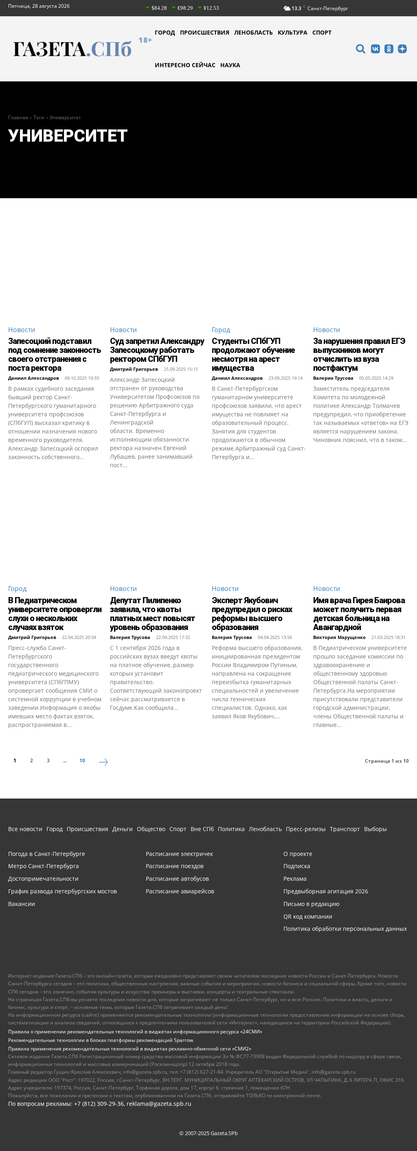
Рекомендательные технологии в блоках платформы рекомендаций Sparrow (100, 1040)
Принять (385, 1119)
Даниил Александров (33, 378)
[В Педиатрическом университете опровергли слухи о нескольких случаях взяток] (56, 529)
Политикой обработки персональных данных (148, 1124)
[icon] (360, 50)
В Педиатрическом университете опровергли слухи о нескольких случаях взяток (54, 613)
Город (221, 329)
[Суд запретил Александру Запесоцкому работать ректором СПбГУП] (158, 270)
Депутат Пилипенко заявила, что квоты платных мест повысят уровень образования (152, 613)
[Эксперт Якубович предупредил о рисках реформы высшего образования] (259, 529)
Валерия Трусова (333, 378)
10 (82, 760)
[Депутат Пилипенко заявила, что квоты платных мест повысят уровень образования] (158, 529)
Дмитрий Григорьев (134, 369)
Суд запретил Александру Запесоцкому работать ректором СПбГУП (157, 350)
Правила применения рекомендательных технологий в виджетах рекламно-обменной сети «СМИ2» (129, 1048)
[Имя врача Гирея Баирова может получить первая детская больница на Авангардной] (361, 529)
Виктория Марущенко (339, 637)
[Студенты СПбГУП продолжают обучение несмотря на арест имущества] (259, 270)
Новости (21, 329)
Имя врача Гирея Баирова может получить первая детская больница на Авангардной (359, 613)
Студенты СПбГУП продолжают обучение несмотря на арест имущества (253, 354)
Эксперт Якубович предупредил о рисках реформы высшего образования (252, 613)
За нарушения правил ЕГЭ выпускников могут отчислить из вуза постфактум (359, 354)
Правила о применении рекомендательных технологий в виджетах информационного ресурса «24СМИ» (135, 1031)
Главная (18, 117)
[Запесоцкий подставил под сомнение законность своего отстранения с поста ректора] (56, 270)
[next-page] (103, 763)
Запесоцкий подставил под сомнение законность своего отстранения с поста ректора (54, 354)
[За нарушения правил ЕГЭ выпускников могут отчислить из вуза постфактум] (361, 270)
